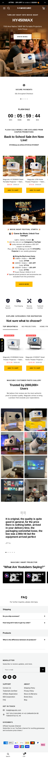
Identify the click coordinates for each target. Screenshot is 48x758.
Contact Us (7, 688)
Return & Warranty (30, 694)
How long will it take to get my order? (16, 623)
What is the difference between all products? (19, 640)
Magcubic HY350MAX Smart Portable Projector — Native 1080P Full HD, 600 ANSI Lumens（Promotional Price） (13, 180)
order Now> (22, 37)
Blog (25, 700)
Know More (24, 284)
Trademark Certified (10, 691)
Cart (24, 756)
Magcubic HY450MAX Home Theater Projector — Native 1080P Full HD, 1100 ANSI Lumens (13, 358)
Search (8, 756)
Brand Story (28, 697)
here (36, 602)
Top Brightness (10, 326)
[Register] (42, 669)
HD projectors (29, 326)
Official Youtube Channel (12, 726)
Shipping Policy (29, 688)
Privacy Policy (29, 691)
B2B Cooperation (9, 697)
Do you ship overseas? (11, 616)
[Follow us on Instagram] (9, 677)
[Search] (8, 8)
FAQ (4, 700)
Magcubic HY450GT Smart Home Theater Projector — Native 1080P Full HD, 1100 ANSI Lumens (35, 358)
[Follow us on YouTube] (14, 677)
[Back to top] (41, 742)
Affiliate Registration (10, 694)
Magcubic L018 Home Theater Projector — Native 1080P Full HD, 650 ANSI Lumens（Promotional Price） (35, 180)
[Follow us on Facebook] (5, 677)
